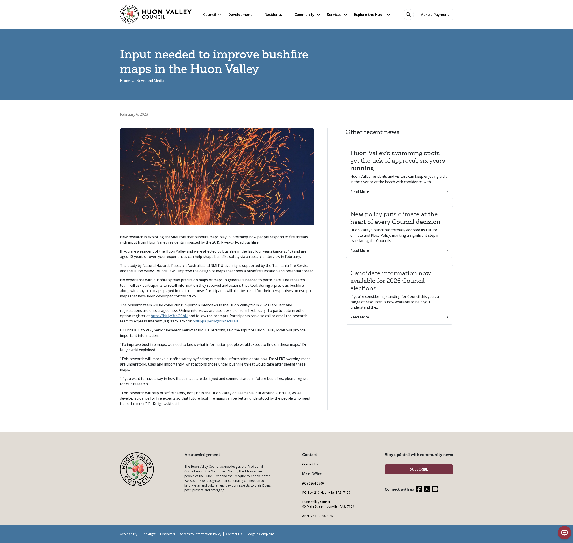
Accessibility (128, 534)
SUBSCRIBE (419, 469)
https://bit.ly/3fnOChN (169, 315)
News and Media (150, 80)
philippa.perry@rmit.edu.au (215, 321)
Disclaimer (167, 534)
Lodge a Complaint (260, 534)
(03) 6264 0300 (313, 483)
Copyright (149, 534)
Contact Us (310, 464)
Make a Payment (434, 14)
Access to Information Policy (200, 534)
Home (125, 80)
